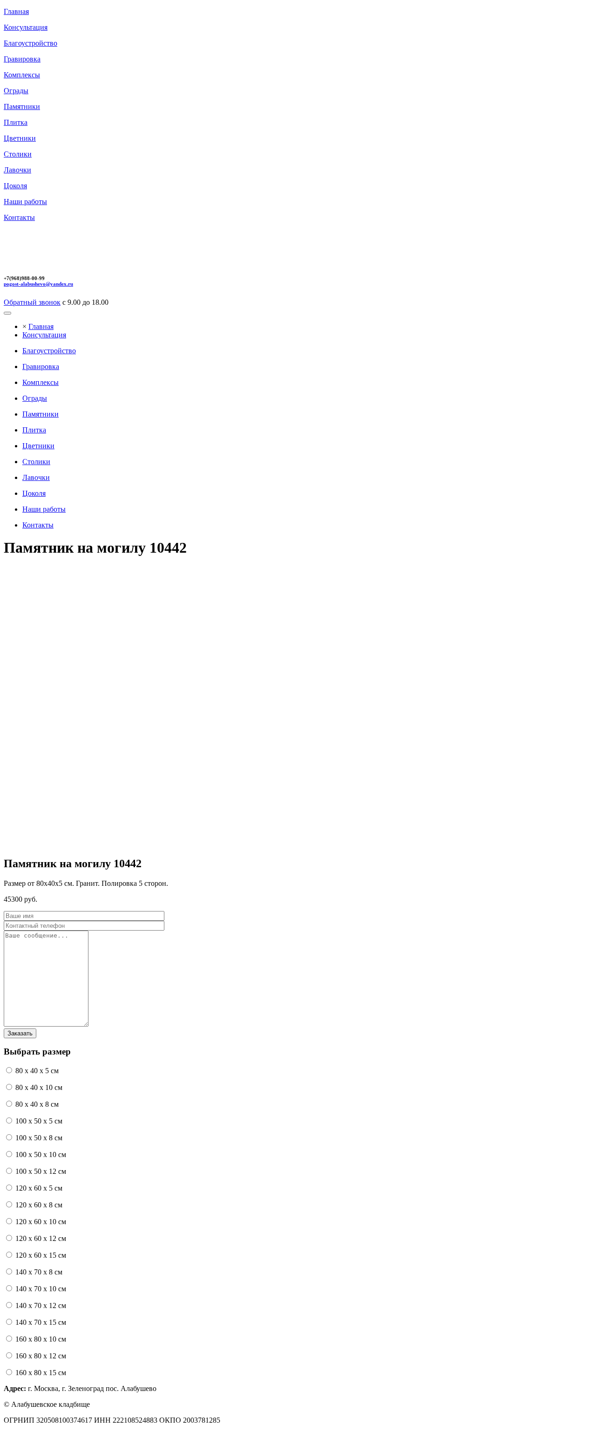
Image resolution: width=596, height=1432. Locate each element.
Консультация (44, 335)
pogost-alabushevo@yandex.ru (38, 284)
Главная (41, 326)
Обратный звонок (32, 302)
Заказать (20, 1033)
